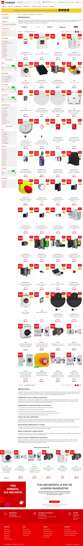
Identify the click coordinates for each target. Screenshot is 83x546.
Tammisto (76, 515)
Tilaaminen (6, 527)
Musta (5, 136)
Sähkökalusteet (32, 14)
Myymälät (45, 6)
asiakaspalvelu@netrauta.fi (15, 516)
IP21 (5, 152)
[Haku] (39, 2)
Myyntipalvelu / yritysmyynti (45, 513)
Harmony (6, 107)
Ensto (5, 48)
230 (5, 184)
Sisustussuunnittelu (47, 533)
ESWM (6, 120)
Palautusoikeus (7, 531)
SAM (5, 123)
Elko (5, 57)
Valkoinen (6, 134)
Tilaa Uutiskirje (54, 501)
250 (5, 183)
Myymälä (75, 513)
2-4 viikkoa (7, 79)
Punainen (6, 139)
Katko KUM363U (28, 402)
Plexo (5, 116)
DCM (5, 118)
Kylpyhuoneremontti (47, 531)
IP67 (5, 161)
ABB (5, 44)
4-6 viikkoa (6, 81)
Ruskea (6, 141)
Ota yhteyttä (12, 515)
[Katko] (63, 27)
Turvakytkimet (5, 17)
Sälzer (5, 51)
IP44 (5, 159)
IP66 (5, 149)
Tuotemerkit (51, 6)
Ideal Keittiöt (46, 537)
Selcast (6, 55)
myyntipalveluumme (68, 441)
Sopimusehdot (26, 535)
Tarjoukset (10, 6)
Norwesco (7, 41)
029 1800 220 (42, 515)
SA (5, 109)
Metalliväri (6, 143)
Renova (6, 113)
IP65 (5, 154)
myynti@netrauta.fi (42, 518)
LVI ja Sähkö (25, 14)
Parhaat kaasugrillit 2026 (70, 535)
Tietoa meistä (26, 529)
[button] (9, 59)
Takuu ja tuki (7, 535)
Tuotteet (3, 6)
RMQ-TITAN (7, 122)
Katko (5, 46)
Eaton (5, 53)
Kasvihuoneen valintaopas (70, 531)
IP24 (5, 163)
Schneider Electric (8, 43)
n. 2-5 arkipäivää (8, 76)
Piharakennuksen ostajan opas (71, 533)
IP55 (5, 158)
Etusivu (19, 14)
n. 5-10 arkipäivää (8, 78)
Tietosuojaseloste (27, 533)
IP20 (5, 151)
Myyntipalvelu (26, 6)
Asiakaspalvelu (18, 6)
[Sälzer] (50, 27)
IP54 (5, 156)
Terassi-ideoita (67, 529)
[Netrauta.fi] (8, 2)
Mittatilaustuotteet (47, 535)
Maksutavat (6, 529)
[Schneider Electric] (37, 27)
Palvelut (45, 527)
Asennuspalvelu (47, 529)
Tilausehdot (6, 533)
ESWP (6, 111)
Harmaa (6, 132)
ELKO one (6, 115)
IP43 (5, 165)
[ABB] (75, 27)
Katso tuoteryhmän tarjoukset (10, 25)
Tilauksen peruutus (8, 539)
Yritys (24, 527)
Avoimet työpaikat (27, 531)
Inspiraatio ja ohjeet (36, 6)
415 (5, 186)
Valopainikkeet (5, 18)
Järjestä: (21, 31)
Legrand (6, 50)
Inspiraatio (67, 527)
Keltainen (6, 138)
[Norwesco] (24, 27)
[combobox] (28, 2)
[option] (25, 136)
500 (5, 181)
